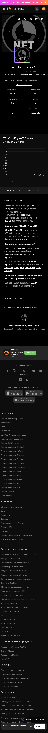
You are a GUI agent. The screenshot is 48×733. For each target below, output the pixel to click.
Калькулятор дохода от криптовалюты (18, 554)
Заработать (6, 423)
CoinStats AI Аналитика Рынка (13, 435)
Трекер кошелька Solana (12, 459)
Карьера (4, 519)
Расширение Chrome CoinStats (14, 647)
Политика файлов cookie (11, 682)
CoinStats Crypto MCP (10, 611)
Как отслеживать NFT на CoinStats (16, 722)
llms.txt (3, 615)
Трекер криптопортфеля (12, 419)
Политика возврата (9, 686)
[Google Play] (34, 393)
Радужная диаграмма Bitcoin (13, 571)
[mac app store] (24, 400)
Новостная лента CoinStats (13, 539)
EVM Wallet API (7, 627)
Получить (30, 353)
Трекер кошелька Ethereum (13, 467)
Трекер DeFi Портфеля (11, 443)
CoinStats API (6, 527)
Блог (3, 427)
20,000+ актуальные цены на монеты (17, 599)
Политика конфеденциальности (15, 678)
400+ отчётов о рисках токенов (15, 607)
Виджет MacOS (7, 651)
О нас (3, 543)
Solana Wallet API (8, 623)
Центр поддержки (9, 697)
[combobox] (19, 307)
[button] (9, 190)
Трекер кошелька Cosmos (12, 463)
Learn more (37, 2)
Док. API (4, 531)
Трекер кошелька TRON (11, 479)
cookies (19, 725)
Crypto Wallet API (8, 619)
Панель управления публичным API (16, 535)
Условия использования (11, 674)
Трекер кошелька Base (11, 471)
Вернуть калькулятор (10, 559)
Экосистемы (6, 496)
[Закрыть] (45, 2)
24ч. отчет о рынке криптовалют (15, 587)
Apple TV (5, 659)
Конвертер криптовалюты (12, 567)
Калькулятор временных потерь (15, 563)
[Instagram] (14, 372)
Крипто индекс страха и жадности (16, 579)
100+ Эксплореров (9, 603)
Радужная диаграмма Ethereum (14, 575)
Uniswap (8, 270)
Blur (22, 267)
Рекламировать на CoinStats (13, 523)
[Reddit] (33, 372)
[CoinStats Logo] (15, 8)
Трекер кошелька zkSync (12, 451)
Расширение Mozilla (9, 655)
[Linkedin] (40, 372)
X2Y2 (16, 267)
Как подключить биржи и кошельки (16, 702)
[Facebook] (27, 380)
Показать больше (24, 85)
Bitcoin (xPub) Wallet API (11, 636)
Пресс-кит (5, 515)
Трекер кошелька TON (11, 475)
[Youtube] (20, 380)
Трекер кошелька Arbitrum (12, 455)
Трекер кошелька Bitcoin (12, 483)
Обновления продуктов (11, 507)
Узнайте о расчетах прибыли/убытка (17, 710)
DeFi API (4, 632)
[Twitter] (7, 372)
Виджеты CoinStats (9, 583)
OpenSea (8, 267)
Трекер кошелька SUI (10, 488)
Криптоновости (8, 431)
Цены (3, 511)
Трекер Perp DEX (8, 492)
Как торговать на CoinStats (13, 714)
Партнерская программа (12, 439)
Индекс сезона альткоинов (13, 595)
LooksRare (30, 267)
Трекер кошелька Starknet (12, 447)
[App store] (14, 393)
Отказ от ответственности (13, 670)
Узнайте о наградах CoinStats (14, 718)
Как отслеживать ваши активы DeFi (16, 706)
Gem (38, 267)
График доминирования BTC (13, 591)
